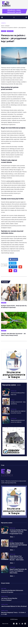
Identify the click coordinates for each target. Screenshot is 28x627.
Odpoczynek (10, 31)
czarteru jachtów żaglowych (13, 181)
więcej (11, 536)
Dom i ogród (3, 588)
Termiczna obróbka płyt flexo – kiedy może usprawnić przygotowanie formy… (18, 531)
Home (2, 25)
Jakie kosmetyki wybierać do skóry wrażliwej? (14, 606)
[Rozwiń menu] (14, 17)
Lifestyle (7, 25)
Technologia (13, 409)
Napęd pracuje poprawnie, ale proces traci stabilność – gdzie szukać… (18, 571)
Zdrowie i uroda (4, 596)
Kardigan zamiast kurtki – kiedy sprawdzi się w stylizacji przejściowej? (18, 544)
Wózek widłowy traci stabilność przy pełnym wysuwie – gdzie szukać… (17, 557)
